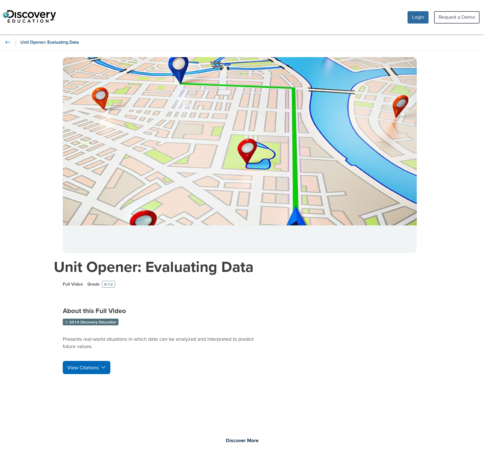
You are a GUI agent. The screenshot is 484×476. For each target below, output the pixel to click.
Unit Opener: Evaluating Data (153, 266)
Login (418, 17)
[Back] (7, 42)
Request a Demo (457, 17)
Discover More (242, 440)
